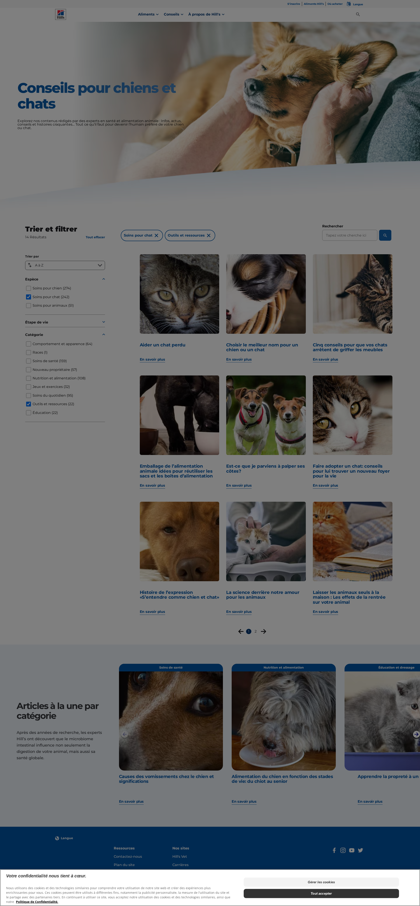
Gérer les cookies (321, 882)
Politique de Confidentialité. (37, 902)
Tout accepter (321, 893)
